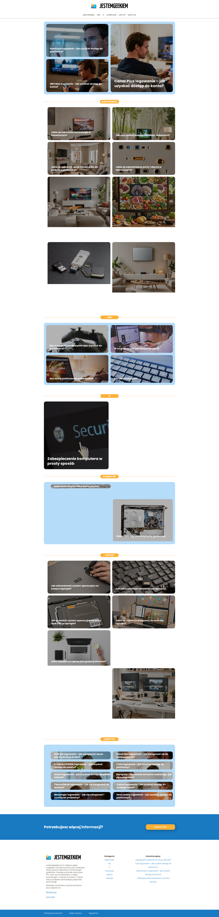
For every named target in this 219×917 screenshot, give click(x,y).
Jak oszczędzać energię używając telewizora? (143, 135)
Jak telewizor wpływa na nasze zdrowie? (139, 235)
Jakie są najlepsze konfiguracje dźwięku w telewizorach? (140, 299)
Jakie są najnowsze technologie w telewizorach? (71, 134)
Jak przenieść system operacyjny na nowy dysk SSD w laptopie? (76, 622)
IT (103, 15)
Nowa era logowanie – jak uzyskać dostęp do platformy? (76, 50)
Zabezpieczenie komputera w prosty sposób (74, 461)
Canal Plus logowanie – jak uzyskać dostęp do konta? (139, 83)
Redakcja (51, 892)
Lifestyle (132, 15)
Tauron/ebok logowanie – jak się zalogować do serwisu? (81, 786)
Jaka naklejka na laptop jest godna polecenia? (78, 661)
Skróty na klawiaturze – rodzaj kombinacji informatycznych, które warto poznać (79, 485)
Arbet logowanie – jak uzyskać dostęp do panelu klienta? (82, 776)
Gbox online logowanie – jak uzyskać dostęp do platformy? (144, 796)
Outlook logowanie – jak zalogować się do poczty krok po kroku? (78, 756)
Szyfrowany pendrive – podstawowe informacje (72, 299)
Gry (99, 15)
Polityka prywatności (53, 913)
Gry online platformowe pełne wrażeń (72, 378)
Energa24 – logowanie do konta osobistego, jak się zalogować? (144, 776)
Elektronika (89, 15)
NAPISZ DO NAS (160, 827)
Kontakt (50, 897)
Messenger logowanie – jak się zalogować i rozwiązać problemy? (79, 796)
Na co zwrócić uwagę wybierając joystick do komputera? (76, 347)
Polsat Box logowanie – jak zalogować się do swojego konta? (142, 756)
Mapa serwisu (75, 913)
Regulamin (93, 913)
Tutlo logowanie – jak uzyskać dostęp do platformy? (140, 766)
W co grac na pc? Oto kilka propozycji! (136, 348)
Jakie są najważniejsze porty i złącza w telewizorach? (138, 168)
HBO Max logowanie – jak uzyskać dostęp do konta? (76, 85)
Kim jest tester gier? (125, 378)
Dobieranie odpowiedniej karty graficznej (140, 536)
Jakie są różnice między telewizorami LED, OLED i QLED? (78, 234)
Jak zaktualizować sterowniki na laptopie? (141, 588)
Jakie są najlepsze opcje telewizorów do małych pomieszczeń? (74, 168)
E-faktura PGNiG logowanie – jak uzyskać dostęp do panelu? (78, 766)
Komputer (112, 15)
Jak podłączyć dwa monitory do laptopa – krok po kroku (143, 725)
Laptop (122, 15)
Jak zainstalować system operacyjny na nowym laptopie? (75, 587)
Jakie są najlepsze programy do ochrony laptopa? (140, 622)
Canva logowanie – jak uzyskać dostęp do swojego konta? (141, 786)
